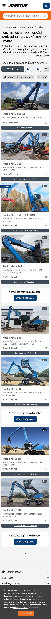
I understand (26, 613)
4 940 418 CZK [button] (10, 277)
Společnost (7, 578)
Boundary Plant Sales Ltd (25, 353)
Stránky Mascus (15, 572)
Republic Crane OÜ (25, 127)
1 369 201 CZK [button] (10, 399)
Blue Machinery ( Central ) (25, 179)
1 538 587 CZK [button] (10, 348)
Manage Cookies (40, 605)
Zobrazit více (43, 55)
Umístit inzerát (46, 6)
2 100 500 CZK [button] (10, 225)
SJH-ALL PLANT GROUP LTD (25, 404)
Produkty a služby (11, 583)
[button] (12, 69)
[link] (25, 96)
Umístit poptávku (25, 297)
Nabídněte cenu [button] (10, 123)
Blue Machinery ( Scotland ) (25, 282)
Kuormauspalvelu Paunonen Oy (25, 230)
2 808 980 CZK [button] (10, 469)
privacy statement (20, 608)
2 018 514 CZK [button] (10, 521)
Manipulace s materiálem (20, 27)
